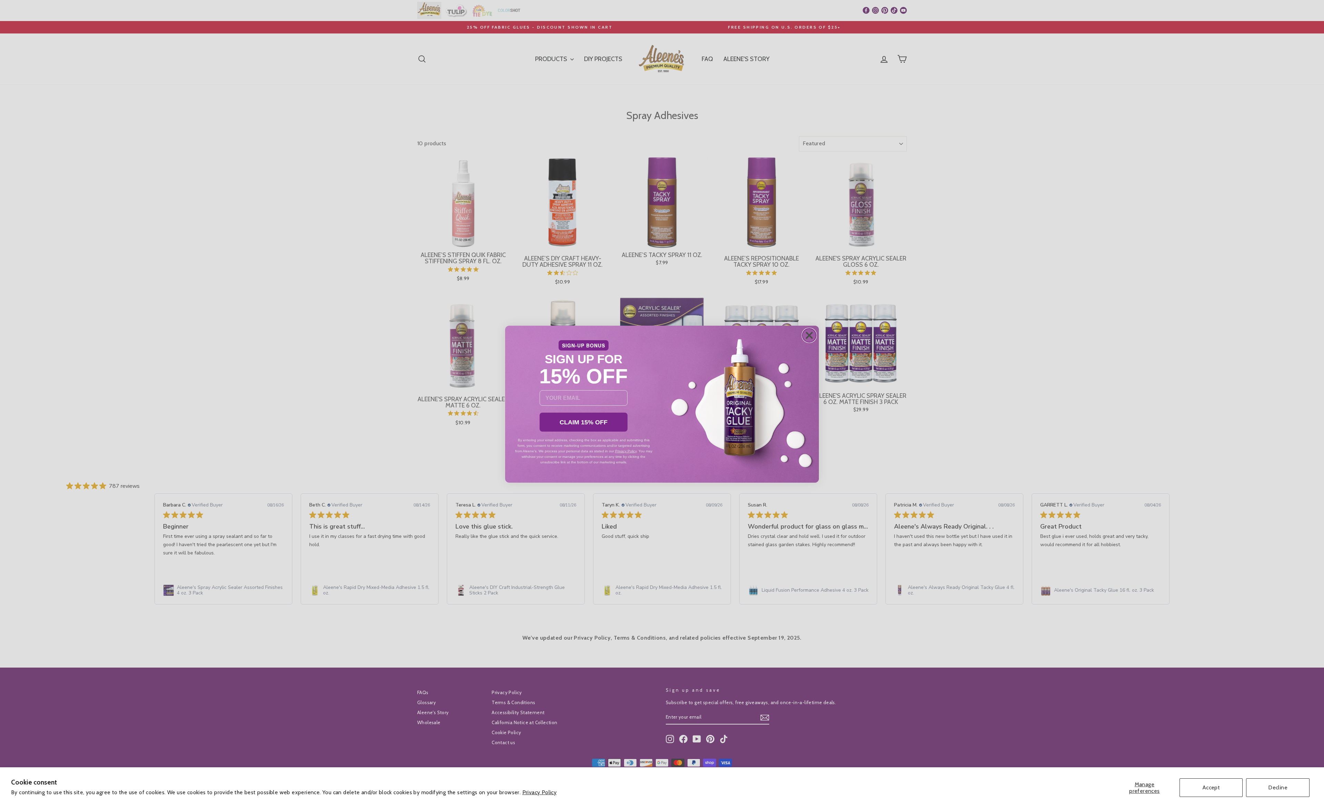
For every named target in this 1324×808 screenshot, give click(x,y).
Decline (1277, 787)
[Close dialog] (809, 335)
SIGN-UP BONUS (583, 345)
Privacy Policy (539, 792)
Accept (1211, 787)
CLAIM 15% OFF (584, 422)
